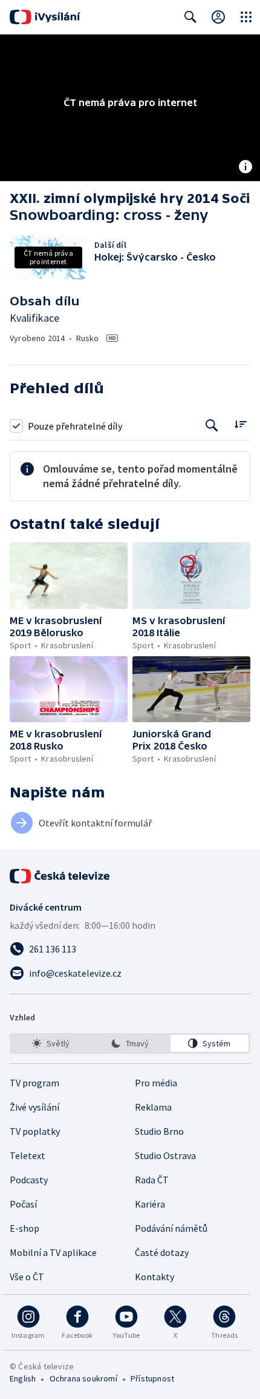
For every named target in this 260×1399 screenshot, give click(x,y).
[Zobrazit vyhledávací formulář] (190, 17)
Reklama (153, 1107)
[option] (50, 1043)
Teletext (27, 1155)
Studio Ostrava (165, 1155)
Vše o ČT (27, 1277)
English (23, 1378)
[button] (69, 575)
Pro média (156, 1083)
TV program (34, 1083)
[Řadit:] (240, 424)
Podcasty (29, 1180)
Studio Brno (159, 1131)
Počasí (23, 1204)
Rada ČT (152, 1180)
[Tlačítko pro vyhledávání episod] (212, 425)
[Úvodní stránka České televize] (60, 876)
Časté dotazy (162, 1252)
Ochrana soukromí (83, 1378)
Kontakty (154, 1277)
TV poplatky (35, 1131)
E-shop (24, 1228)
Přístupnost (152, 1378)
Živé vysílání (34, 1107)
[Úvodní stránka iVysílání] (45, 17)
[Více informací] (245, 168)
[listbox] (130, 1043)
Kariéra (150, 1204)
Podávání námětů (171, 1228)
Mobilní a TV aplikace (53, 1252)
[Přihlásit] (218, 17)
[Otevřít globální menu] (246, 17)
